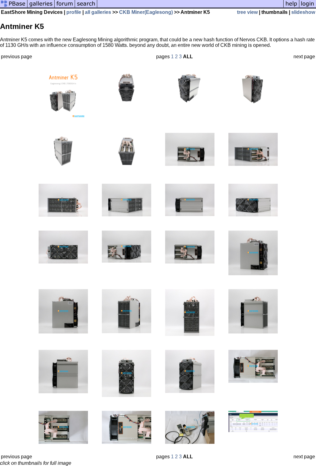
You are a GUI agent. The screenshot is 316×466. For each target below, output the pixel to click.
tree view (247, 12)
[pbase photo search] (86, 7)
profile (73, 12)
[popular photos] (190, 7)
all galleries (98, 12)
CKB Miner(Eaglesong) (146, 12)
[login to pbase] (307, 7)
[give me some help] (291, 7)
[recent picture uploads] (41, 7)
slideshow (303, 12)
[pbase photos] (13, 7)
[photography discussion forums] (65, 7)
